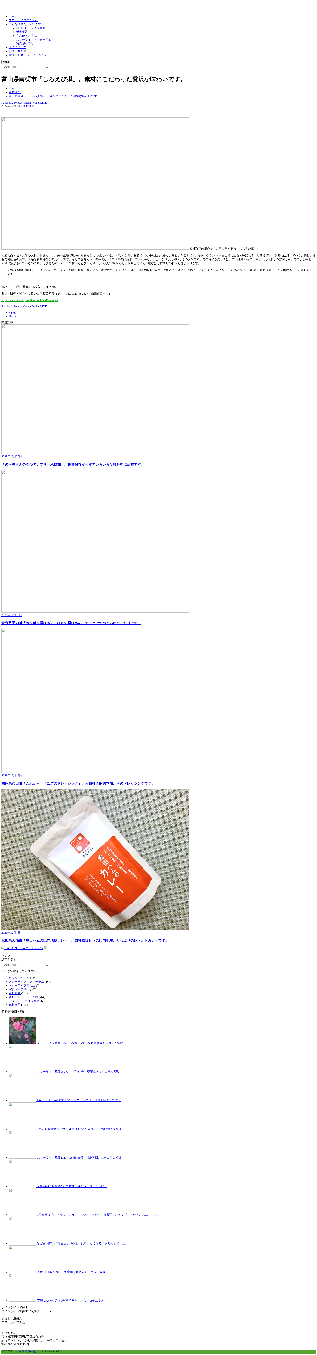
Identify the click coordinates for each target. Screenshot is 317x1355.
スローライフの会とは (23, 20)
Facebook (7, 102)
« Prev (12, 312)
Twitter (17, 102)
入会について (17, 47)
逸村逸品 (28, 106)
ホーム (13, 16)
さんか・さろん (26, 35)
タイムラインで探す (14, 1311)
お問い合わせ (17, 51)
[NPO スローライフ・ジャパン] (22, 948)
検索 (7, 66)
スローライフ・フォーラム (33, 39)
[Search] (47, 67)
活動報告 (22, 31)
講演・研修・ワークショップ (28, 54)
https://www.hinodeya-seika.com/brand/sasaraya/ (29, 300)
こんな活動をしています (25, 24)
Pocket (35, 102)
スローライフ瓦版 (28, 1000)
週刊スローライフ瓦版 (30, 28)
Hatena (26, 102)
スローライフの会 (24, 1351)
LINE (43, 102)
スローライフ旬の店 (22, 985)
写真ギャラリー (26, 43)
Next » (13, 316)
